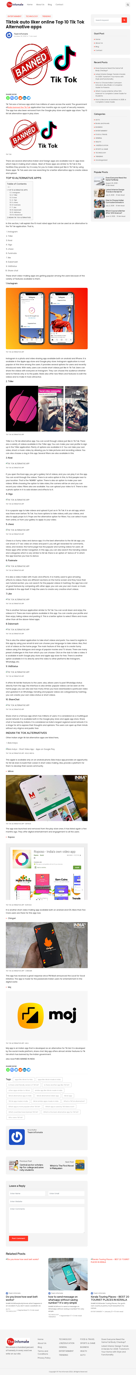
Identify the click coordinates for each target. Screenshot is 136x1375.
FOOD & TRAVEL (101, 134)
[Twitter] (16, 98)
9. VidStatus (16, 212)
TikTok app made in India (18, 1101)
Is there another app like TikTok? (56, 1085)
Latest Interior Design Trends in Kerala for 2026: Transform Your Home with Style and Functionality (110, 76)
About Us (40, 4)
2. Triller (14, 195)
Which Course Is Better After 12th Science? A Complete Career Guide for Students (111, 93)
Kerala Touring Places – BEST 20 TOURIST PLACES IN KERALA (110, 1298)
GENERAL (99, 138)
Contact (59, 4)
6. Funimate (16, 205)
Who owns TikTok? (15, 1117)
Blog (50, 4)
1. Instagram (15, 193)
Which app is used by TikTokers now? (59, 1106)
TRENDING (46, 16)
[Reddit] (20, 98)
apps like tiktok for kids (24, 1079)
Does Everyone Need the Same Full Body (116, 179)
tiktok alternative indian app (48, 1096)
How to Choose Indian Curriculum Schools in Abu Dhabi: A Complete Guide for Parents (109, 85)
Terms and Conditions (43, 1352)
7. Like (14, 208)
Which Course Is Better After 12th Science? (115, 212)
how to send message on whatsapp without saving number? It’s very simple (63, 1299)
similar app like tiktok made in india (48, 1090)
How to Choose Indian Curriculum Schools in (115, 201)
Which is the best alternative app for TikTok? (61, 1112)
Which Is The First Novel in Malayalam (62, 1167)
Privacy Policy (44, 1358)
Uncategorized (101, 160)
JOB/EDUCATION (102, 145)
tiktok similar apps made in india (45, 1101)
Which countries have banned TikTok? (23, 1112)
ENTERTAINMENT (14, 16)
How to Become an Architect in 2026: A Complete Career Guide (111, 100)
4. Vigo (14, 200)
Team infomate (21, 34)
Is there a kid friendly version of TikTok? (23, 1085)
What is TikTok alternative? (74, 1101)
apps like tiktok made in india (49, 1079)
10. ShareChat (17, 215)
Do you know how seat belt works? (22, 1298)
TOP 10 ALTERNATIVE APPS (18, 190)
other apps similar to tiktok (19, 1090)
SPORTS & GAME (102, 149)
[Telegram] (28, 98)
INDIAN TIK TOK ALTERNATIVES (20, 217)
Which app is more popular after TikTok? (24, 1106)
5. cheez (15, 203)
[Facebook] (12, 98)
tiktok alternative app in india (19, 1096)
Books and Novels (102, 123)
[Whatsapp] (8, 98)
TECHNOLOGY (32, 16)
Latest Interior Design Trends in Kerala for (115, 191)
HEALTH (98, 142)
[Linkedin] (24, 98)
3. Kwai (14, 198)
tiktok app (68, 1096)
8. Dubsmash (16, 210)
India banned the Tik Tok (19, 107)
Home (30, 4)
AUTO (98, 120)
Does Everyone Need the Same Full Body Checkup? (109, 69)
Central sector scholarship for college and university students (32, 1167)
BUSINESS (99, 127)
